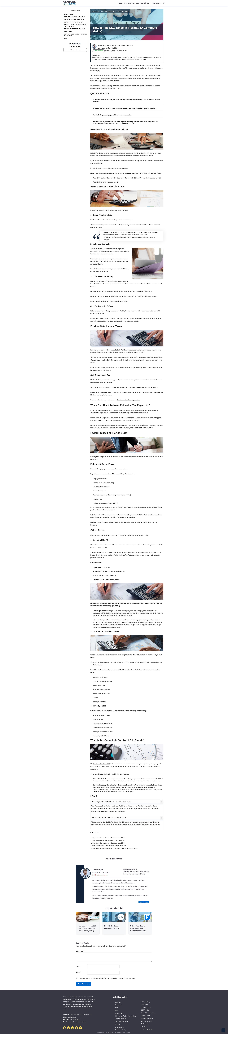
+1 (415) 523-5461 (74, 1019)
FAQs (65, 38)
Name (78, 966)
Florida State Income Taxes (73, 22)
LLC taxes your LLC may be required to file (121, 535)
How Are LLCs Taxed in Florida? (74, 17)
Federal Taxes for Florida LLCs (75, 29)
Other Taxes (68, 31)
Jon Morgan (97, 870)
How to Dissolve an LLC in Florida (104, 575)
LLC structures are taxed (113, 210)
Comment (80, 951)
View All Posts (143, 902)
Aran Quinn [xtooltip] (111, 51)
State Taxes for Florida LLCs (74, 19)
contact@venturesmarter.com (77, 1022)
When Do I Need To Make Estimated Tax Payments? (75, 25)
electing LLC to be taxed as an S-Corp (115, 301)
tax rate (149, 611)
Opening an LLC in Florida (101, 567)
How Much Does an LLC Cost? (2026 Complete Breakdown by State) (87, 928)
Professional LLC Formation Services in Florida (109, 571)
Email (78, 972)
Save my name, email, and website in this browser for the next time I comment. (107, 978)
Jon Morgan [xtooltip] (111, 45)
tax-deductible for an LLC (101, 764)
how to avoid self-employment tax (128, 400)
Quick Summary (69, 14)
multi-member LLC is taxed (101, 249)
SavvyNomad (111, 360)
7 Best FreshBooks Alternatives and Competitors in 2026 (138, 928)
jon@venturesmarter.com (100, 875)
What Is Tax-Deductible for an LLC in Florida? (75, 34)
